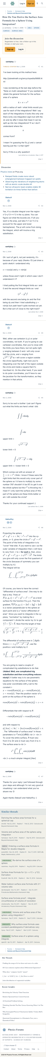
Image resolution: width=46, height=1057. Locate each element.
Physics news (6, 172)
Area (29, 28)
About (13, 1049)
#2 (42, 206)
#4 (42, 333)
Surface (6, 31)
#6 (42, 527)
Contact (6, 1049)
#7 (42, 776)
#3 (42, 251)
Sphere (36, 28)
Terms (20, 1049)
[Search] (42, 3)
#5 (42, 398)
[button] (38, 66)
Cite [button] (39, 159)
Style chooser (10, 1045)
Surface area (17, 31)
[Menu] (4, 3)
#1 (42, 66)
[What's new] (37, 3)
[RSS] (38, 1049)
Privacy (26, 1049)
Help (33, 1049)
